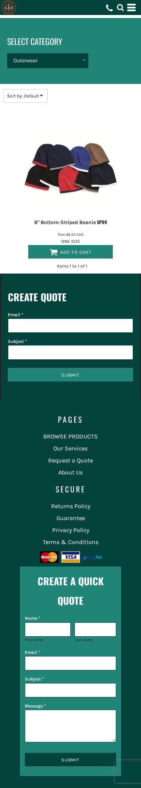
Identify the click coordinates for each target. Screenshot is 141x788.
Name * (32, 618)
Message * (35, 706)
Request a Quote (70, 460)
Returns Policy (70, 506)
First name (34, 640)
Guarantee (70, 518)
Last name (83, 640)
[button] (120, 7)
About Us (70, 472)
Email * (15, 314)
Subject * (17, 341)
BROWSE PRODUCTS (70, 436)
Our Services (70, 448)
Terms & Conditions (71, 542)
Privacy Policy (70, 530)
